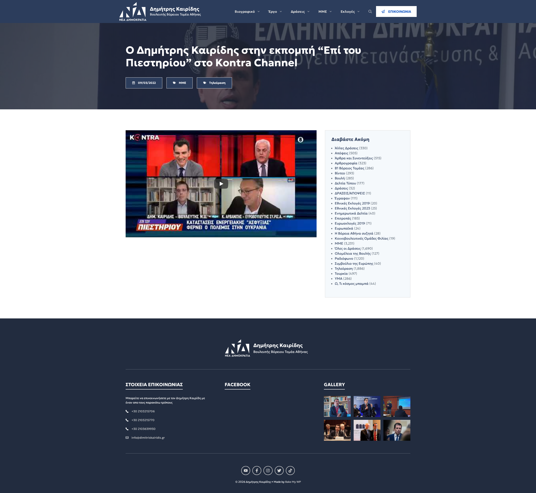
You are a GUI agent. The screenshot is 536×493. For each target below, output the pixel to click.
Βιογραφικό (245, 11)
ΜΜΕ (322, 11)
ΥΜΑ (338, 278)
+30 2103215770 (143, 420)
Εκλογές (348, 11)
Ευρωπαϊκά (344, 228)
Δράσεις (298, 11)
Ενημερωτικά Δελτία (351, 213)
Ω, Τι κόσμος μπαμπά (351, 283)
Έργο (273, 11)
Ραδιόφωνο (344, 258)
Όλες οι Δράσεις (348, 248)
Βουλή (340, 178)
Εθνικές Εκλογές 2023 (352, 208)
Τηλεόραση (344, 268)
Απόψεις (341, 153)
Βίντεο (340, 173)
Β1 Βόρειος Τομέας (349, 168)
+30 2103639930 (143, 429)
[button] (370, 11)
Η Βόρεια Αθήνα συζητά (354, 233)
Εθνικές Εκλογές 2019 (352, 203)
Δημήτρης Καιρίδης (174, 9)
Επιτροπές (343, 218)
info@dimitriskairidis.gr (148, 437)
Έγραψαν (342, 198)
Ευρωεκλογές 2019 (350, 223)
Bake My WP (293, 482)
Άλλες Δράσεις (346, 148)
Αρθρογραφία (346, 163)
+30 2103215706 (143, 411)
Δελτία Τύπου (345, 183)
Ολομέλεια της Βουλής (353, 253)
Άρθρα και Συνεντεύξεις (354, 158)
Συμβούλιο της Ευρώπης (354, 263)
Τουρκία (341, 273)
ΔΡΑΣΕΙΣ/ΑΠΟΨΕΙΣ (350, 193)
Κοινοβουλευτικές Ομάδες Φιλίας (361, 238)
